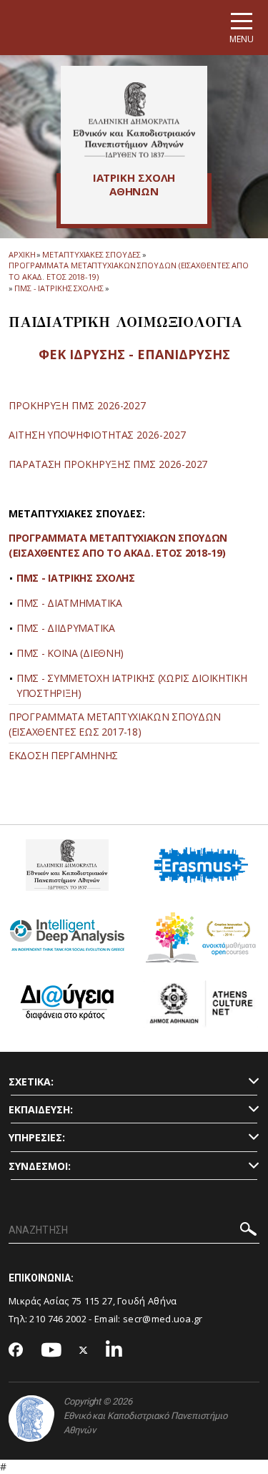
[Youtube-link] (51, 1350)
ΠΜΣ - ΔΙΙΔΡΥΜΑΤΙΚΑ (65, 628)
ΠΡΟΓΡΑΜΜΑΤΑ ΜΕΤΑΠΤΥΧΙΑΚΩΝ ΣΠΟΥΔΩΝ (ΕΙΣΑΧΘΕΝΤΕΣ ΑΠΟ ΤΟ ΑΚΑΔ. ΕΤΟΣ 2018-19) (118, 545)
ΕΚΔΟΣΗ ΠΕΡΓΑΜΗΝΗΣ (63, 755)
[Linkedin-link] (114, 1350)
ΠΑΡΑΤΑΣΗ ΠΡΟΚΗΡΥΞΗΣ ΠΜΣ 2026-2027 (108, 464)
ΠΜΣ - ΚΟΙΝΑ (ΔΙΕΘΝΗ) (70, 653)
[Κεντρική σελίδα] (134, 119)
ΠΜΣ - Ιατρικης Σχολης (59, 288)
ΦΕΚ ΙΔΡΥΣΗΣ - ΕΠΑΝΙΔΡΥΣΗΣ (134, 354)
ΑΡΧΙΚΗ (22, 254)
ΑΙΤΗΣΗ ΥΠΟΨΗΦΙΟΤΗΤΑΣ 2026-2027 (97, 434)
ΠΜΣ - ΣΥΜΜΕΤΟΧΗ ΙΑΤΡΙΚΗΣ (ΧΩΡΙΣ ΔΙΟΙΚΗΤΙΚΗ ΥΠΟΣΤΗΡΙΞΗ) (131, 685)
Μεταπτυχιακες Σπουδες (91, 254)
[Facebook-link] (16, 1351)
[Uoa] (31, 1418)
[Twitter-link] (84, 1350)
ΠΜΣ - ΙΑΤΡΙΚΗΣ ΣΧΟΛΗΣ (75, 578)
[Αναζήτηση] (248, 1231)
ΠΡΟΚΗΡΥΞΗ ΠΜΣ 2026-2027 (77, 405)
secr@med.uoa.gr (163, 1318)
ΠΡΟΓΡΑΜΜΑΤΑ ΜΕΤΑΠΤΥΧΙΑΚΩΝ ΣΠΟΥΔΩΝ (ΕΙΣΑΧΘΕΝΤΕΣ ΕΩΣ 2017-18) (115, 724)
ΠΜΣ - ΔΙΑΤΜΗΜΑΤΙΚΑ (69, 603)
